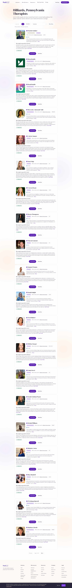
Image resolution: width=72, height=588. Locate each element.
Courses (42, 569)
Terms (63, 573)
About (52, 567)
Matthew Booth (32, 527)
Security (63, 567)
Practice (22, 569)
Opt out (58, 585)
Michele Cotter (32, 448)
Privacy (63, 569)
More (39, 41)
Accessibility (64, 577)
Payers (32, 572)
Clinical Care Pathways (23, 576)
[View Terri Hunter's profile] (20, 321)
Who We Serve (25, 2)
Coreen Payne (32, 188)
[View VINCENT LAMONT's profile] (20, 244)
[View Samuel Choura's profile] (20, 270)
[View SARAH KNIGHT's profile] (20, 296)
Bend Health (31, 84)
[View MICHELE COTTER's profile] (20, 452)
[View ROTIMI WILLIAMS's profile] (20, 426)
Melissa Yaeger (32, 344)
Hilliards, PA (19, 50)
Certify (22, 571)
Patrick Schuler (32, 31)
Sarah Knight (32, 292)
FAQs (42, 571)
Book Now (40, 53)
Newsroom (53, 569)
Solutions (17, 2)
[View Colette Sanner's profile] (20, 139)
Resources (32, 2)
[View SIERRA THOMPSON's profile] (20, 218)
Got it (63, 585)
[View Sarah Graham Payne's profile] (20, 400)
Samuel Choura (32, 267)
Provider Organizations (33, 570)
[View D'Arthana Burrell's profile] (20, 504)
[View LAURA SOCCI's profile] (20, 374)
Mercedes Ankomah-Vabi (35, 110)
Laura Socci (31, 370)
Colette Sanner (32, 136)
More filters (51, 24)
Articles (42, 567)
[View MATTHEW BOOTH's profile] (20, 531)
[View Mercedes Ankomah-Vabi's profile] (20, 113)
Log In (52, 575)
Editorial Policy (64, 575)
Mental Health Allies (34, 574)
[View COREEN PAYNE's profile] (20, 191)
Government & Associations (33, 577)
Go (22, 24)
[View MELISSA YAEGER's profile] (20, 347)
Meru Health (31, 59)
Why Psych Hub (40, 2)
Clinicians (32, 567)
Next (42, 553)
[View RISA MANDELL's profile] (20, 478)
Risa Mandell (32, 475)
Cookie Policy (64, 571)
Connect (22, 573)
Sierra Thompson (33, 214)
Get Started (64, 2)
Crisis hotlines (43, 573)
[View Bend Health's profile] (20, 88)
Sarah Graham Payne (34, 397)
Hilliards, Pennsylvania (46, 61)
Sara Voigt (31, 161)
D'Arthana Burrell (33, 501)
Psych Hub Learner (31, 32)
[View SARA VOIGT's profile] (20, 165)
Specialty (28, 23)
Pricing (46, 2)
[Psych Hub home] (6, 2)
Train (21, 567)
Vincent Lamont (33, 241)
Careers (52, 571)
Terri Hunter (31, 317)
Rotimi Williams (32, 423)
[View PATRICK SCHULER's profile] (20, 34)
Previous (30, 553)
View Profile (29, 48)
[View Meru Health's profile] (20, 62)
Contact (52, 573)
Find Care (57, 2)
